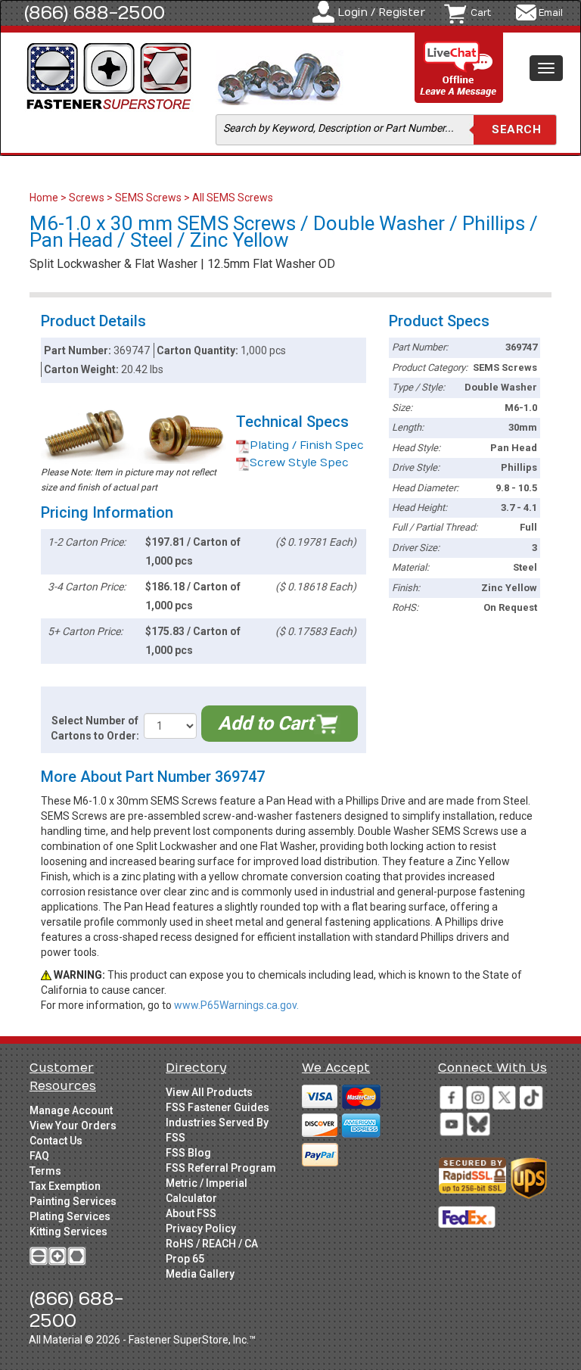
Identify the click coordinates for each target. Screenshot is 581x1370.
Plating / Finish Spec (307, 445)
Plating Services (70, 1216)
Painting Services (73, 1201)
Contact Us (56, 1141)
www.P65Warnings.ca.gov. (236, 1005)
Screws (86, 197)
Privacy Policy (201, 1228)
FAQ (39, 1156)
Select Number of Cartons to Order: (95, 728)
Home (45, 197)
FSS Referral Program (221, 1168)
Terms (45, 1171)
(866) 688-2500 (94, 12)
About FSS (191, 1213)
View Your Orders (73, 1125)
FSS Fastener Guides (217, 1107)
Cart (481, 13)
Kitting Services (68, 1231)
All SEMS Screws (232, 197)
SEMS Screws (148, 197)
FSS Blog (188, 1153)
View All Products (209, 1092)
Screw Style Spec (299, 462)
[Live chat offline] (459, 68)
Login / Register (381, 12)
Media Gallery (200, 1274)
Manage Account (71, 1110)
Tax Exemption (65, 1186)
